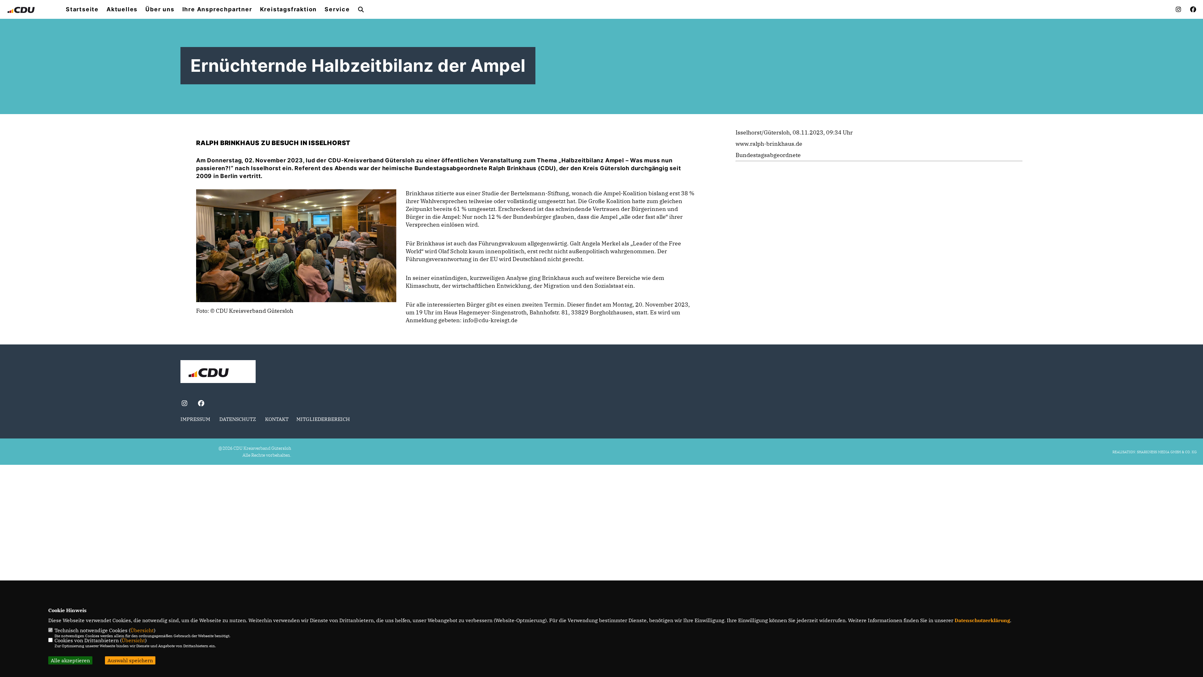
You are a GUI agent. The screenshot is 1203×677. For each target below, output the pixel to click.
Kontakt (277, 419)
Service (337, 9)
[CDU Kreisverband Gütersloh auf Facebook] (201, 404)
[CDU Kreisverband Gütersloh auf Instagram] (184, 404)
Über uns (159, 9)
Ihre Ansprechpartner (217, 9)
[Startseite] (218, 372)
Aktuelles (122, 9)
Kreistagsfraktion (288, 9)
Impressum (195, 419)
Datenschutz (237, 419)
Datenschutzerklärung (982, 620)
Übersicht (142, 630)
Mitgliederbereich (323, 419)
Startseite (82, 9)
